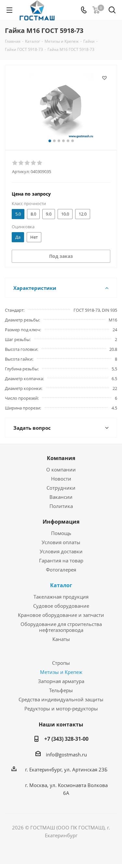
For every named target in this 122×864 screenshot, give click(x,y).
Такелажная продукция (61, 596)
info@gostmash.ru (66, 754)
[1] (15, 163)
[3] (27, 163)
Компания (61, 458)
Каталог (61, 585)
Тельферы (61, 690)
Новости (61, 478)
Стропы (61, 663)
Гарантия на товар (61, 560)
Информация (61, 521)
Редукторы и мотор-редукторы (61, 708)
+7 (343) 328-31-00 (66, 738)
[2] (21, 163)
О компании (61, 469)
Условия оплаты (61, 542)
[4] (34, 163)
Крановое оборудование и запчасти (61, 615)
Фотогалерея (61, 569)
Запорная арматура (61, 681)
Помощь (61, 533)
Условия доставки (61, 551)
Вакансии (61, 497)
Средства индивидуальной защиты (61, 699)
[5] (40, 163)
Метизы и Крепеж (61, 672)
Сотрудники (61, 487)
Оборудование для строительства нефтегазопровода (61, 627)
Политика (61, 506)
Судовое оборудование (61, 606)
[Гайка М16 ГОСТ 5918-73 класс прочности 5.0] (61, 106)
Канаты (61, 639)
